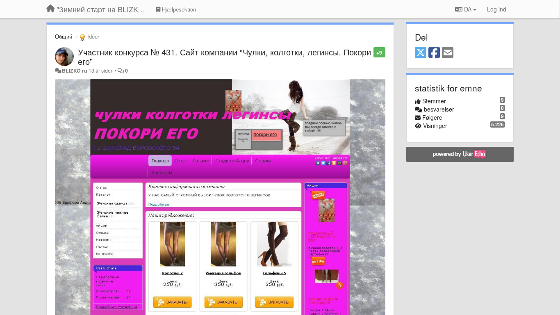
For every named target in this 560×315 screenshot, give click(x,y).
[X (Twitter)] (420, 53)
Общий (63, 36)
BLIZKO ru (75, 70)
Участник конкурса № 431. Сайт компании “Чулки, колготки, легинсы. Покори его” (224, 56)
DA (467, 9)
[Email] (447, 53)
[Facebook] (434, 53)
